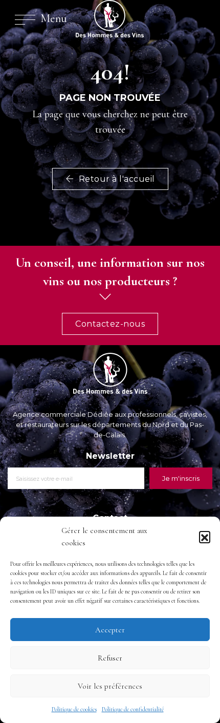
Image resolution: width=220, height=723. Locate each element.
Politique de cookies (74, 709)
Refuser (110, 658)
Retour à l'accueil (115, 179)
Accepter (110, 629)
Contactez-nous (110, 324)
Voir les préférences (110, 686)
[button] (205, 536)
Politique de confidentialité (133, 709)
